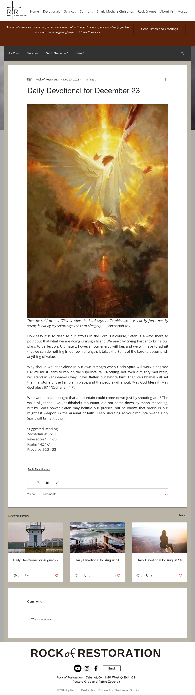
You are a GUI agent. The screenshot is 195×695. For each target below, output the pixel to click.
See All (183, 515)
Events (80, 53)
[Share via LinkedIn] (48, 482)
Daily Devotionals (57, 53)
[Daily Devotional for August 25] (159, 537)
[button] (182, 53)
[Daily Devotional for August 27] (35, 537)
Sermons (32, 53)
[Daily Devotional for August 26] (97, 537)
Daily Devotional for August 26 (97, 560)
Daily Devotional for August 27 (35, 560)
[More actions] (166, 79)
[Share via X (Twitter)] (38, 482)
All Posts (13, 53)
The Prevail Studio (126, 690)
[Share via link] (57, 482)
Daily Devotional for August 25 (159, 560)
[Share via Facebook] (29, 482)
